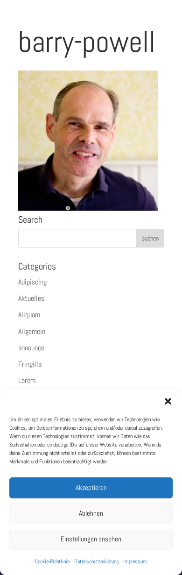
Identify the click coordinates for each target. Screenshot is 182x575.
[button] (168, 401)
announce (31, 348)
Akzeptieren (91, 487)
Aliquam (29, 314)
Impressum (135, 561)
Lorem (26, 380)
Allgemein (31, 331)
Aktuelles (31, 298)
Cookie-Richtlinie (52, 561)
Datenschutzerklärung (96, 561)
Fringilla (30, 364)
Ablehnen (91, 513)
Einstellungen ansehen (91, 538)
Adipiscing (32, 282)
